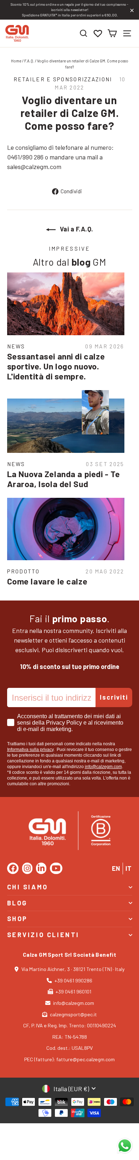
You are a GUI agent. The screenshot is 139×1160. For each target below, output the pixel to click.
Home (16, 60)
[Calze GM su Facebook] (13, 868)
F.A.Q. (29, 60)
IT (128, 868)
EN (116, 868)
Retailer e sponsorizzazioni (63, 79)
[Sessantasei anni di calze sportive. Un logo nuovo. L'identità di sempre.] (65, 303)
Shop (17, 919)
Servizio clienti (43, 935)
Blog (17, 903)
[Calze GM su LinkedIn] (41, 868)
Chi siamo (27, 887)
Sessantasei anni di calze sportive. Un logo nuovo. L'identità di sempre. (56, 366)
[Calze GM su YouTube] (56, 868)
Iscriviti (114, 697)
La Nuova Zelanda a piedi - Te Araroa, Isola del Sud (63, 479)
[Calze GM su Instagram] (27, 868)
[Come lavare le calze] (65, 529)
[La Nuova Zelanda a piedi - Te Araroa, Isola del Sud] (65, 421)
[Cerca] (83, 33)
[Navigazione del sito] (127, 33)
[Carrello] (112, 33)
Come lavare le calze (47, 581)
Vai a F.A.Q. (75, 229)
